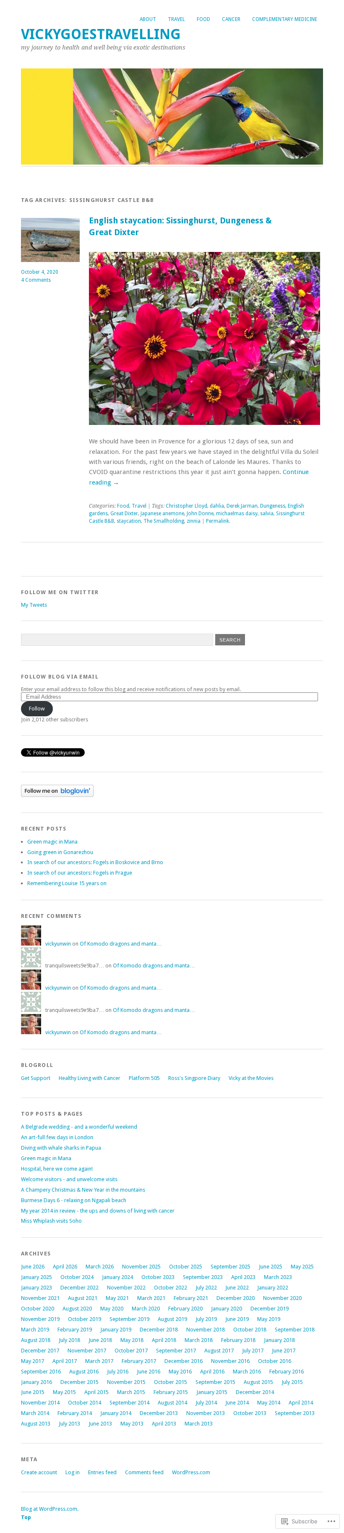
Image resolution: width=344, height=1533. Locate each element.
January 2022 (272, 1287)
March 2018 (199, 1340)
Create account (39, 1472)
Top (26, 1517)
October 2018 (249, 1329)
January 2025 (36, 1277)
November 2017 (87, 1350)
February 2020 (185, 1308)
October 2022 (170, 1287)
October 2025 (185, 1266)
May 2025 (302, 1266)
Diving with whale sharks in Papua (61, 1148)
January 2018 (279, 1340)
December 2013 (159, 1413)
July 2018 (69, 1340)
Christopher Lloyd (186, 506)
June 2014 (237, 1402)
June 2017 (283, 1350)
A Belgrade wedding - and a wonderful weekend (79, 1127)
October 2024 (77, 1277)
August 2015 (258, 1382)
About (148, 19)
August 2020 (77, 1308)
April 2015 (96, 1392)
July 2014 (206, 1402)
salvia (267, 513)
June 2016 (148, 1371)
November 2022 (126, 1287)
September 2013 (295, 1413)
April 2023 (243, 1277)
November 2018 (205, 1329)
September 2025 (230, 1266)
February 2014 (74, 1413)
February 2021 (191, 1298)
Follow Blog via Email (60, 676)
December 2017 (40, 1350)
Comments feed (144, 1472)
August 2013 (35, 1423)
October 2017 (131, 1350)
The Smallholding (163, 521)
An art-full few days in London (57, 1137)
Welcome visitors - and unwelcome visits (69, 1179)
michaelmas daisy (237, 513)
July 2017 (252, 1350)
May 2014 (268, 1402)
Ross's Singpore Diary (194, 1078)
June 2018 (100, 1340)
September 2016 (41, 1371)
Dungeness (272, 506)
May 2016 (180, 1371)
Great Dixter (124, 513)
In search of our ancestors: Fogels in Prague (79, 873)
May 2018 (131, 1340)
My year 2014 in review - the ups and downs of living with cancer (98, 1211)
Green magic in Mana (52, 842)
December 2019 (269, 1308)
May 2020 (111, 1308)
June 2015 (32, 1392)
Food (203, 19)
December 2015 (79, 1382)
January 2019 (115, 1329)
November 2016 (230, 1361)
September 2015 (215, 1382)
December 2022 (79, 1287)
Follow (37, 708)
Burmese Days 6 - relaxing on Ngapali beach (73, 1200)
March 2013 (199, 1423)
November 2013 (205, 1413)
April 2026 (65, 1266)
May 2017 (32, 1361)
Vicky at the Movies (251, 1078)
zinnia (194, 521)
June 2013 (100, 1423)
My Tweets (34, 605)
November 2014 (40, 1402)
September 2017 (176, 1350)
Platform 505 (144, 1078)
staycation (129, 521)
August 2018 (35, 1340)
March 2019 (35, 1329)
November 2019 (40, 1319)
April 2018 (164, 1340)
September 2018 (295, 1329)
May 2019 (268, 1319)
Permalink (217, 521)
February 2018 (238, 1340)
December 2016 (183, 1361)
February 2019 (74, 1329)
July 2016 (117, 1371)
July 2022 (206, 1287)
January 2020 (226, 1308)
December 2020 (235, 1298)
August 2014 (172, 1402)
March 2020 (146, 1308)
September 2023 (203, 1277)
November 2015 (126, 1382)
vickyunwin (58, 944)
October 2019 (84, 1319)
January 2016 (36, 1382)
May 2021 (117, 1298)
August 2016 (84, 1371)
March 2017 (99, 1361)
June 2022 (237, 1287)
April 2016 (212, 1371)
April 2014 (301, 1402)
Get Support (35, 1078)
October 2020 (37, 1308)
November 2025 (141, 1266)
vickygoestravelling (101, 34)
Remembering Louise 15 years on (67, 883)
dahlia (217, 506)
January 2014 (115, 1413)
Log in (72, 1472)
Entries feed (102, 1472)
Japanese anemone (162, 513)
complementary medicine (284, 19)
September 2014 (129, 1402)
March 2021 (151, 1298)
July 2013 (69, 1423)
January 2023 (36, 1287)
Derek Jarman (242, 506)
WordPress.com (191, 1472)
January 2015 (211, 1392)
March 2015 (131, 1392)
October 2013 (249, 1413)
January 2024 (117, 1277)
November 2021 (40, 1298)
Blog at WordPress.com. (49, 1509)
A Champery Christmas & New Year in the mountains (83, 1190)
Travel (176, 19)
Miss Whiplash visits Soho (51, 1221)
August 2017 (219, 1350)
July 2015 (292, 1382)
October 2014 (84, 1402)
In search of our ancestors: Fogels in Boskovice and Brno (95, 862)
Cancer (231, 19)
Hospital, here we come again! (57, 1169)
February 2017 (139, 1361)
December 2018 (159, 1329)
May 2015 (64, 1392)
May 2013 (131, 1423)
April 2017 (64, 1361)
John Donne (200, 513)
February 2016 (286, 1371)
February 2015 (171, 1392)
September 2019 (129, 1319)
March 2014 (35, 1413)
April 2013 (164, 1423)
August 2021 (82, 1298)
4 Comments (36, 280)
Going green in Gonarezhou (60, 852)
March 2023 (278, 1277)
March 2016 (247, 1371)
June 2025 (270, 1266)
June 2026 (32, 1266)
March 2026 (100, 1266)
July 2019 (206, 1319)
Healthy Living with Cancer (89, 1078)
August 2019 (172, 1319)
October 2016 (274, 1361)
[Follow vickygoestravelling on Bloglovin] (57, 795)
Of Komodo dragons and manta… (121, 944)
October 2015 (170, 1382)
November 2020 (282, 1298)
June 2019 (237, 1319)
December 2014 (255, 1392)
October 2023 (158, 1277)
